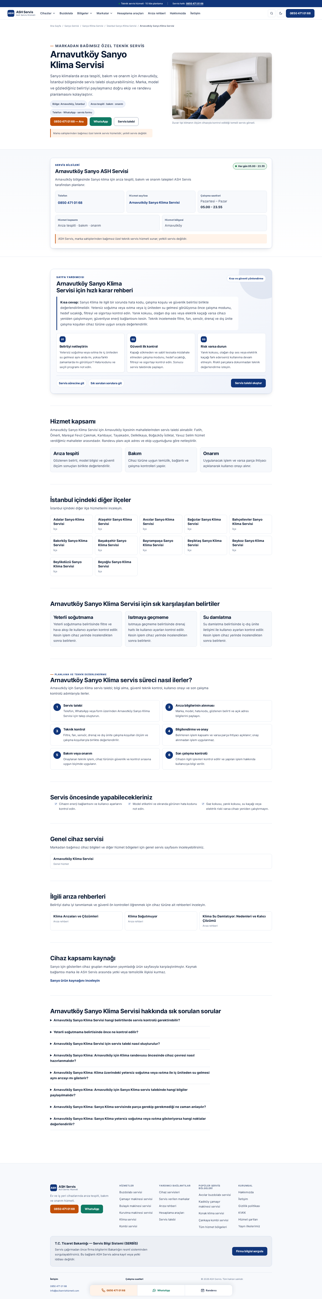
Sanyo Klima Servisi (92, 25)
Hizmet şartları (248, 1219)
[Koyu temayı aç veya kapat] (280, 13)
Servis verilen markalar (174, 1199)
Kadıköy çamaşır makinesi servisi (209, 1204)
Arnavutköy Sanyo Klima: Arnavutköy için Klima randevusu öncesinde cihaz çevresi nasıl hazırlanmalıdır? (122, 1058)
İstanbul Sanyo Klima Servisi (121, 25)
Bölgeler (83, 13)
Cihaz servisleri (169, 1192)
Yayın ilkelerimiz (249, 1226)
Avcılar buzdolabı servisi (215, 1195)
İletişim (195, 13)
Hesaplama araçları (130, 13)
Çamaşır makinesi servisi (135, 1199)
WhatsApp (101, 121)
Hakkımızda (178, 13)
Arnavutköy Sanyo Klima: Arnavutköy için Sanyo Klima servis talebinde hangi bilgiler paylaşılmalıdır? (119, 1092)
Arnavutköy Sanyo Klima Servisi (154, 202)
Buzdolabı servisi (130, 1192)
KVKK (242, 1212)
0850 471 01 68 (194, 3)
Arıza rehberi (157, 13)
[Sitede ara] (271, 13)
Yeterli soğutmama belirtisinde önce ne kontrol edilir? (96, 1032)
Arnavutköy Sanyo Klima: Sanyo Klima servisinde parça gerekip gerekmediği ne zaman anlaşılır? (130, 1107)
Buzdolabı (66, 13)
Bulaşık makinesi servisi (135, 1206)
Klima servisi (127, 1219)
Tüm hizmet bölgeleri (213, 1227)
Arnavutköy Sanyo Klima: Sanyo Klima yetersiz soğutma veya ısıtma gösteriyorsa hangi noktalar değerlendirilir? (128, 1121)
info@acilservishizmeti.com (64, 1290)
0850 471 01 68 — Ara (69, 121)
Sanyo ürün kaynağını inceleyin (75, 980)
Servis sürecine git (71, 383)
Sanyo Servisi (71, 25)
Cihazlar (46, 13)
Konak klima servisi (211, 1213)
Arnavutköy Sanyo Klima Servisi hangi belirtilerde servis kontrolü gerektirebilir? (117, 1020)
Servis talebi (126, 121)
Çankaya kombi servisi (213, 1220)
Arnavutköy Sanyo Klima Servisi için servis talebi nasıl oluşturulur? (107, 1044)
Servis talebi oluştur (248, 383)
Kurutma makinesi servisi (136, 1212)
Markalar (103, 13)
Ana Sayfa (55, 25)
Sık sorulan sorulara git (106, 383)
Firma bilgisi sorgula (249, 1251)
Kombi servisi (128, 1226)
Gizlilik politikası (249, 1206)
